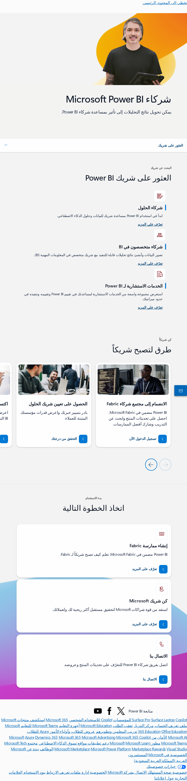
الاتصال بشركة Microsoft (127, 772)
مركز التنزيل (144, 725)
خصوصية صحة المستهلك (167, 772)
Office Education (174, 731)
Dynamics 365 (46, 737)
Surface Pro (141, 719)
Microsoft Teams (174, 743)
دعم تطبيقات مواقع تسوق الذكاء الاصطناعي (74, 743)
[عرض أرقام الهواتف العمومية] (181, 390)
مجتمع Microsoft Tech (21, 743)
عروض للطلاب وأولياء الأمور (72, 731)
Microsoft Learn (137, 743)
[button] (93, 145)
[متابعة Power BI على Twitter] (121, 711)
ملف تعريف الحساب (171, 725)
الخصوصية (98, 772)
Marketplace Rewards (149, 748)
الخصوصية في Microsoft (167, 754)
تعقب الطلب (123, 725)
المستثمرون (138, 754)
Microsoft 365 (57, 719)
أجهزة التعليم (69, 725)
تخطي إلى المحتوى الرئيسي (165, 2)
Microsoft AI (177, 737)
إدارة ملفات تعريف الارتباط (67, 772)
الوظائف (47, 748)
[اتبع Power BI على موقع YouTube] (98, 711)
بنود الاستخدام (34, 772)
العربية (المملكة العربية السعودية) (160, 760)
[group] (133, 405)
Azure (29, 737)
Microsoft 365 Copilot (133, 737)
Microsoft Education (96, 725)
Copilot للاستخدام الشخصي (90, 719)
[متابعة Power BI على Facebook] (109, 711)
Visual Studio (177, 748)
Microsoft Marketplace (72, 748)
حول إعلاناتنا (164, 778)
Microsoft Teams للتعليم (39, 725)
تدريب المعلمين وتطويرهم (116, 731)
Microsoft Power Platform (111, 748)
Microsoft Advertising (98, 737)
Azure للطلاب (38, 731)
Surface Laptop (163, 719)
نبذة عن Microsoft (25, 748)
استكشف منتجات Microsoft (23, 719)
